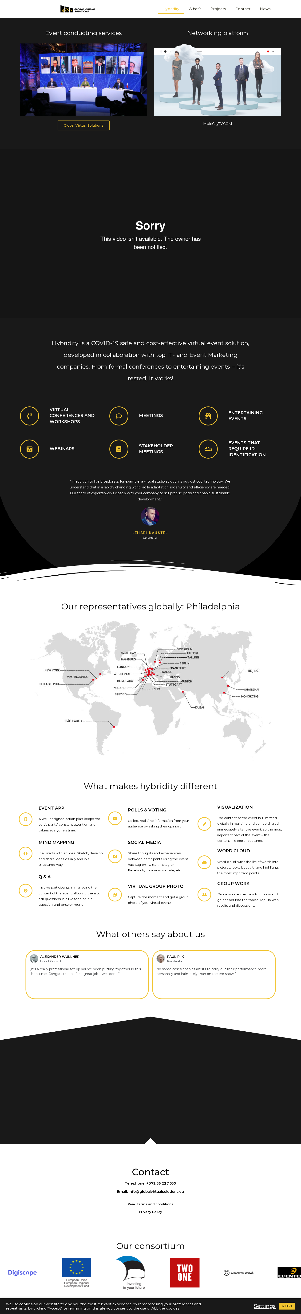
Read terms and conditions (150, 1204)
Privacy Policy (150, 1212)
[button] (84, 125)
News (265, 9)
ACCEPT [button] (287, 1306)
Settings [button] (265, 1306)
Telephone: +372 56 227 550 (150, 1183)
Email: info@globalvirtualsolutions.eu (150, 1191)
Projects (218, 9)
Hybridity (170, 9)
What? (195, 9)
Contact (243, 9)
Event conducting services (83, 32)
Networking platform (217, 32)
